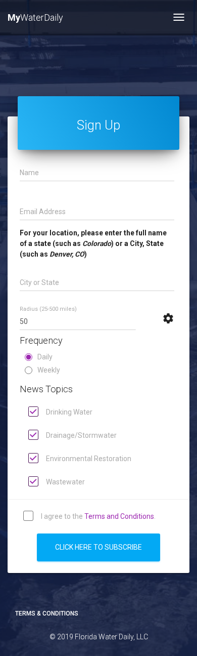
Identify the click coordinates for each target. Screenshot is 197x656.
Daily (45, 357)
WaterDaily (35, 17)
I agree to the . (97, 516)
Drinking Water (68, 411)
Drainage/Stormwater (80, 435)
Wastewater (64, 481)
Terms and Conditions (119, 516)
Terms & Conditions (46, 613)
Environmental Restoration (87, 458)
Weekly (48, 370)
